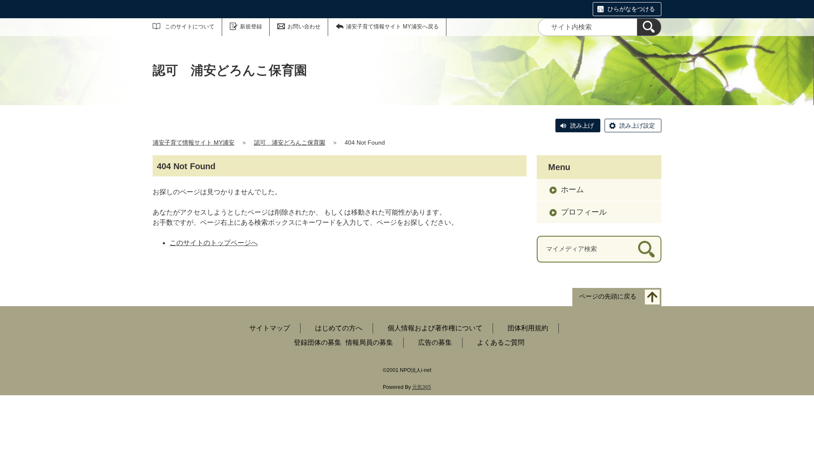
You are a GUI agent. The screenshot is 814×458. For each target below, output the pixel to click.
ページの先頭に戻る (607, 296)
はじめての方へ (338, 328)
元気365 (421, 387)
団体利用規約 (527, 328)
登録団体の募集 (317, 342)
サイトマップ (269, 328)
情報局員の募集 (369, 342)
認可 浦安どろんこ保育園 (289, 142)
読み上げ (582, 125)
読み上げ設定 (637, 125)
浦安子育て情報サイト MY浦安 (193, 142)
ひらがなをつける (631, 9)
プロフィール (584, 212)
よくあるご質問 (500, 342)
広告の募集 (435, 342)
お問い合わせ (304, 26)
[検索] (649, 27)
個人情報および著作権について (434, 328)
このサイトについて (190, 26)
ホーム (572, 189)
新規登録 (251, 26)
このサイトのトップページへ (214, 242)
